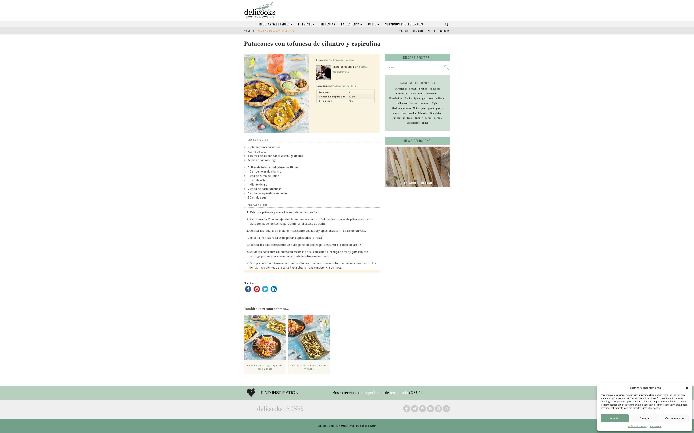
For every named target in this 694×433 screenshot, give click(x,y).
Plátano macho (341, 86)
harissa (413, 103)
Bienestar (327, 24)
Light (435, 103)
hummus (424, 103)
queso (396, 113)
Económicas (395, 98)
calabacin (434, 88)
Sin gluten (436, 113)
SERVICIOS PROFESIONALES (404, 24)
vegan (428, 118)
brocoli (413, 88)
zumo (425, 122)
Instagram (417, 30)
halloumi (440, 98)
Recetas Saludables (274, 24)
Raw (404, 113)
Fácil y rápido (336, 60)
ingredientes (373, 392)
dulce (421, 93)
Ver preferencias (674, 418)
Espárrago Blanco (417, 183)
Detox (413, 93)
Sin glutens (399, 118)
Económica (432, 93)
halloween (402, 103)
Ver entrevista (341, 72)
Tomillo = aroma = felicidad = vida (276, 31)
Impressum (655, 426)
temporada (399, 392)
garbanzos (427, 98)
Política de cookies (637, 426)
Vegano (350, 60)
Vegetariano (413, 122)
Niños (416, 108)
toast (409, 118)
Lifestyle (305, 24)
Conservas (401, 93)
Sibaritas (423, 113)
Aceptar (614, 418)
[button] (687, 388)
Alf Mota (362, 67)
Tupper (419, 118)
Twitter (431, 30)
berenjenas (401, 88)
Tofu (353, 86)
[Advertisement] (416, 218)
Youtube (403, 30)
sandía (412, 113)
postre (439, 108)
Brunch (423, 88)
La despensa (350, 24)
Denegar (645, 418)
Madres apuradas (401, 108)
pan (423, 108)
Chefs (372, 24)
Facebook (444, 30)
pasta (431, 108)
